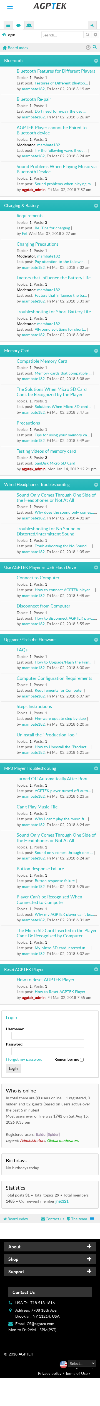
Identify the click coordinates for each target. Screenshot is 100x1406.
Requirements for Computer (59, 690)
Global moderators (63, 1140)
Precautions (28, 423)
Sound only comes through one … (64, 852)
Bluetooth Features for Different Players (56, 71)
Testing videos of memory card (46, 451)
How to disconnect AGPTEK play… (64, 618)
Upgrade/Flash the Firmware (30, 639)
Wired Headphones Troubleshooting (37, 484)
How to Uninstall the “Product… (62, 746)
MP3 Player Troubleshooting (30, 768)
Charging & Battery (21, 205)
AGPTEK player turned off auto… (63, 790)
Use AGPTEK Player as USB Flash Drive (40, 567)
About (14, 1246)
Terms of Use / (77, 1373)
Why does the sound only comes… (64, 512)
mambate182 (33, 88)
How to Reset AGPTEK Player (45, 980)
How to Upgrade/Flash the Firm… (63, 662)
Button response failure (55, 880)
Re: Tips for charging (52, 227)
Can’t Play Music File (37, 807)
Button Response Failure (40, 869)
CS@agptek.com (40, 1323)
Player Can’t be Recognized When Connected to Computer (49, 899)
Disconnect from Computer (43, 606)
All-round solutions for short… (60, 329)
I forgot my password (24, 1059)
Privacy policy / (51, 1373)
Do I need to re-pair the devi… (60, 111)
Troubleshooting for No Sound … (63, 545)
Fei (24, 233)
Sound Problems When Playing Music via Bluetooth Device (57, 169)
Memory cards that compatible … (63, 373)
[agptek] (50, 6)
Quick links (8, 25)
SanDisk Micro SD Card (55, 463)
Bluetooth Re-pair (34, 99)
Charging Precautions (38, 244)
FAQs (22, 650)
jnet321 (62, 1201)
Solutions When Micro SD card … (63, 406)
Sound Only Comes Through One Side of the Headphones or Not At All (56, 497)
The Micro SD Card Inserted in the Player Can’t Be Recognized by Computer (57, 933)
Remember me (67, 1059)
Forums (19, 25)
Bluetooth (13, 60)
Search (87, 34)
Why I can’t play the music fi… (61, 818)
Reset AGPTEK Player (24, 969)
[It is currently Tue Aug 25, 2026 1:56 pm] (88, 47)
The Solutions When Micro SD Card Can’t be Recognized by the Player (52, 392)
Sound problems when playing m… (64, 183)
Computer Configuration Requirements (54, 678)
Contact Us (23, 1292)
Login (10, 34)
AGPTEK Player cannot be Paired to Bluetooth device (52, 130)
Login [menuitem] (92, 25)
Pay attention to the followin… (61, 261)
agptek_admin (34, 189)
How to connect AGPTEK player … (64, 589)
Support (16, 1271)
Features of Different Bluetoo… (61, 83)
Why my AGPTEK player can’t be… (64, 914)
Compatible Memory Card (42, 361)
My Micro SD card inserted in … (62, 947)
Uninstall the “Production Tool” (47, 735)
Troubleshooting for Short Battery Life (54, 312)
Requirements (30, 216)
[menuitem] (76, 1218)
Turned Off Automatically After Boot (52, 779)
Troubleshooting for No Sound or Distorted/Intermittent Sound (49, 531)
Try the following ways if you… (61, 150)
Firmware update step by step (60, 718)
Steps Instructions (34, 706)
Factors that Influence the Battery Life (54, 278)
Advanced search (95, 34)
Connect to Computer (38, 578)
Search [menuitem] (95, 47)
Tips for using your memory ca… (62, 434)
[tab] (50, 1246)
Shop (13, 1259)
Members (30, 25)
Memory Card (16, 350)
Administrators (32, 1140)
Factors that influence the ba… (61, 295)
